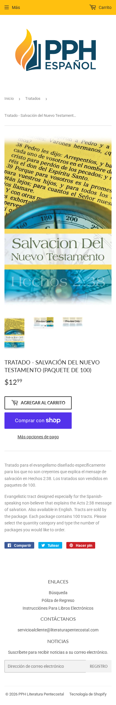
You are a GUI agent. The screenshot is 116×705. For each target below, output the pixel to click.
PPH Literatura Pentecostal (41, 694)
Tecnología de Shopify (87, 694)
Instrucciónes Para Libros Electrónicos (58, 608)
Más (16, 7)
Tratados (32, 98)
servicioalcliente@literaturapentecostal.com (58, 630)
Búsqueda (58, 592)
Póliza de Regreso (58, 600)
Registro (99, 666)
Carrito (105, 7)
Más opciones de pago (38, 436)
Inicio (9, 98)
